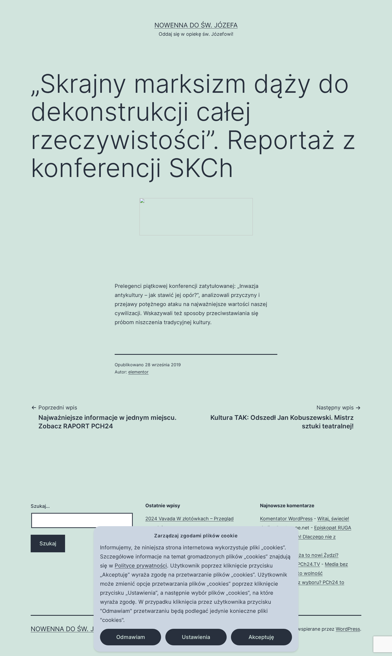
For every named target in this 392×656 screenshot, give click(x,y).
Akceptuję (261, 637)
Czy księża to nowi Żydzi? (309, 555)
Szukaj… (40, 506)
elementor (138, 372)
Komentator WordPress (286, 518)
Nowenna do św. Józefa (196, 25)
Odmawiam (130, 637)
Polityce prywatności (141, 565)
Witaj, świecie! (333, 518)
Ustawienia (196, 637)
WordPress (348, 629)
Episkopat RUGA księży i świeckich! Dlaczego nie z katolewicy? (305, 537)
